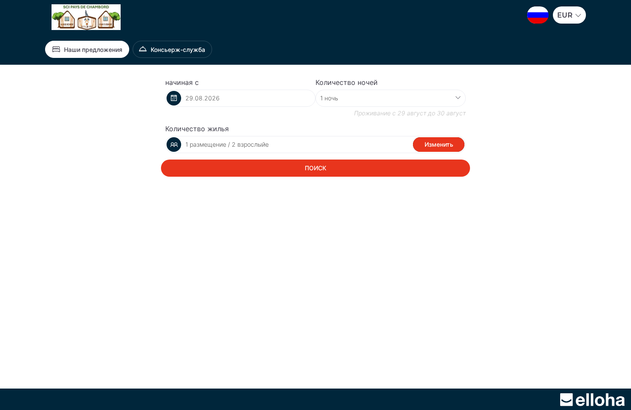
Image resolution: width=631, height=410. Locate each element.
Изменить (439, 144)
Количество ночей (347, 82)
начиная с (182, 82)
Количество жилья (197, 128)
